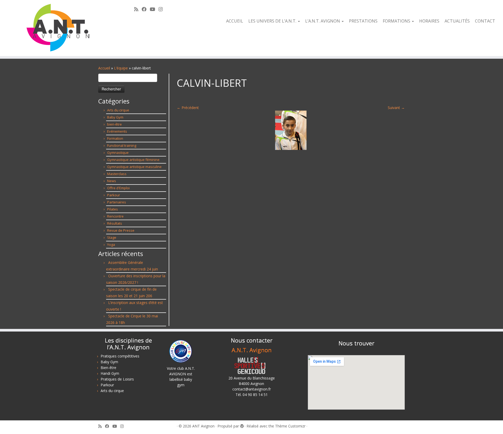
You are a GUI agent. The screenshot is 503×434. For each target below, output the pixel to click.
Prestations (363, 21)
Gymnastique (118, 152)
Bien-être (108, 367)
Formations (397, 21)
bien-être (114, 124)
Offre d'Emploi (118, 188)
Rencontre (115, 216)
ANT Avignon (203, 426)
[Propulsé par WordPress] (242, 425)
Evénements (117, 131)
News (111, 180)
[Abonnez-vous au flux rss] (138, 9)
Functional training (121, 145)
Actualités (457, 21)
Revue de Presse (120, 230)
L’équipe (121, 68)
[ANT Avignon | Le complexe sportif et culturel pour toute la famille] (58, 28)
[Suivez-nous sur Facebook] (146, 9)
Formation (115, 138)
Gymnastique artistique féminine (133, 159)
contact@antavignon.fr (251, 389)
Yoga (111, 244)
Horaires (429, 21)
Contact (485, 21)
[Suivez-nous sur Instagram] (162, 9)
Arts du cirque (118, 110)
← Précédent (188, 107)
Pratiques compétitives (120, 356)
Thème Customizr (290, 426)
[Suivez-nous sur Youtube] (154, 9)
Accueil (234, 21)
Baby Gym (115, 117)
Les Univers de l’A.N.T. (272, 21)
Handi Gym (110, 373)
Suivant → (396, 107)
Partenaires (116, 202)
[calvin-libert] (291, 129)
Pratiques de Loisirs (117, 379)
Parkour (113, 195)
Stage (111, 237)
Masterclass (117, 173)
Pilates (112, 209)
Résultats (114, 223)
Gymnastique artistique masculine (134, 166)
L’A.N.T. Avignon (323, 21)
